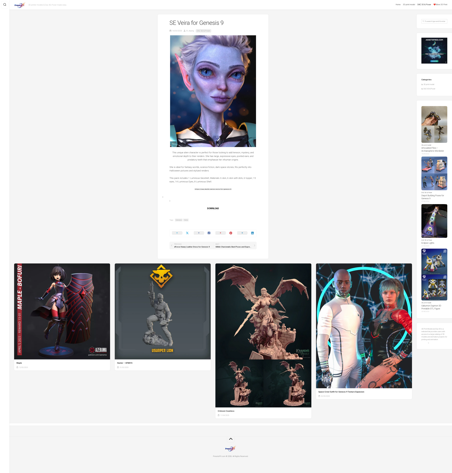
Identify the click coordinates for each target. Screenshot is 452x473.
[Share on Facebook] (202, 233)
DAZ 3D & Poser (424, 4)
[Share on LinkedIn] (246, 233)
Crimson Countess (226, 411)
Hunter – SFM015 (124, 363)
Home (398, 4)
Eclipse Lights (427, 243)
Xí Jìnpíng (190, 31)
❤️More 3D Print (440, 4)
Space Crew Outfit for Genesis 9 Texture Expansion (341, 392)
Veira (186, 220)
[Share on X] (180, 233)
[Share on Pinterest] (224, 233)
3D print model (409, 4)
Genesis (179, 220)
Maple (19, 363)
